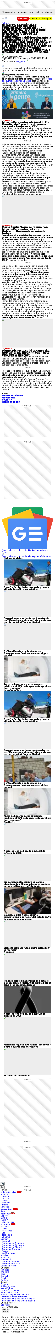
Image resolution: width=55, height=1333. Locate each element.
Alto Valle (5, 1272)
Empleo (4, 1284)
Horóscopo (7, 1231)
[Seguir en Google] (3, 72)
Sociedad (5, 1226)
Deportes (5, 1216)
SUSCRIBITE (41, 18)
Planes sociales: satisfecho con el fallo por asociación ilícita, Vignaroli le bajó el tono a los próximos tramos (27, 982)
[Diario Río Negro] (6, 18)
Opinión (4, 1239)
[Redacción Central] (3, 54)
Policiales (5, 1255)
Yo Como (6, 1237)
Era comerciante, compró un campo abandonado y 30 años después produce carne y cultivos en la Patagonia (27, 884)
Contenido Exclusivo (10, 1261)
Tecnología (7, 1235)
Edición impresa (8, 1266)
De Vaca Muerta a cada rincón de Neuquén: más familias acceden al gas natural (26, 653)
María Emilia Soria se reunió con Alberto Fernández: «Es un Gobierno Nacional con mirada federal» (25, 230)
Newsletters (9, 1209)
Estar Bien (8, 1224)
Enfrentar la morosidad (17, 1075)
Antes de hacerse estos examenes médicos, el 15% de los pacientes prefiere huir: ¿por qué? (27, 686)
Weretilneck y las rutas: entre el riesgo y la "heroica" (27, 948)
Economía (5, 1202)
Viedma (4, 1280)
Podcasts (5, 1257)
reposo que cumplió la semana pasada (27, 80)
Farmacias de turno (10, 1292)
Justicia (5, 1198)
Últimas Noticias (11, 1192)
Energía (4, 1200)
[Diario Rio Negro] (12, 1314)
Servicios (5, 1207)
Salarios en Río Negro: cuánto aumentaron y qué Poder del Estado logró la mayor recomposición (27, 917)
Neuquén (22, 12)
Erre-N (5, 1220)
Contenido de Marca (10, 1263)
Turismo (4, 1205)
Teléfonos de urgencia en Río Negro (18, 1298)
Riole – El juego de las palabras (15, 1294)
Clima (4, 1228)
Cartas (5, 1251)
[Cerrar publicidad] (2, 1184)
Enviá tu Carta (8, 1253)
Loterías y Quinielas (10, 1290)
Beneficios (5, 1305)
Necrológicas (7, 1288)
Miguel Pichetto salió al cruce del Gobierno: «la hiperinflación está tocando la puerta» (25, 353)
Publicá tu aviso (8, 1286)
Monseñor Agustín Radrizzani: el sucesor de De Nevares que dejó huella (27, 1045)
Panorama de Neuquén (13, 1243)
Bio (3, 1233)
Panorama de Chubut (12, 1247)
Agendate (7, 1214)
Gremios (6, 1196)
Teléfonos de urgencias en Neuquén (18, 1301)
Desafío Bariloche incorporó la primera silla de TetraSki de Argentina (26, 588)
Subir (5, 1311)
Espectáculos (8, 1222)
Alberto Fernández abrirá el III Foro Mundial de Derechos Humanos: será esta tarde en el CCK (26, 124)
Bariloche (39, 12)
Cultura (4, 1218)
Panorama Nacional (11, 1249)
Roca (31, 12)
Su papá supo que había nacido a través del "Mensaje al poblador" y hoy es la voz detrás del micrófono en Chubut (27, 620)
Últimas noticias (9, 12)
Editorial (6, 1241)
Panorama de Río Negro (13, 1245)
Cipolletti (49, 12)
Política (5, 23)
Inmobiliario (6, 1259)
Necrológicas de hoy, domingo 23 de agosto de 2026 (24, 852)
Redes (4, 1211)
